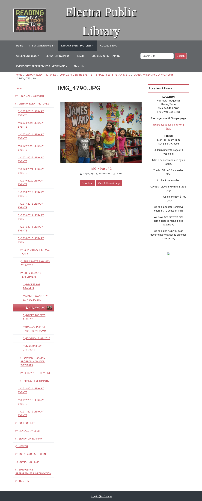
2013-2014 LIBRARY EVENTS (31, 390)
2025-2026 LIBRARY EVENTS (31, 113)
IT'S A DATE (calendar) (42, 45)
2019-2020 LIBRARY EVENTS (31, 182)
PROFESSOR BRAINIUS (31, 286)
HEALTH (80, 55)
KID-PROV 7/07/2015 (38, 338)
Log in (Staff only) (101, 496)
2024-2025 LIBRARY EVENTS (31, 124)
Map (168, 128)
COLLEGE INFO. (109, 45)
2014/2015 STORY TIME (37, 373)
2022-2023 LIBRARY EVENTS (31, 147)
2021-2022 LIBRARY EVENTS (31, 159)
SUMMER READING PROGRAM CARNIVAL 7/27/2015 (33, 361)
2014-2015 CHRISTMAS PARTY (35, 251)
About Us (79, 66)
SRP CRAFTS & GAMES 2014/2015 (35, 263)
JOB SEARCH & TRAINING (106, 55)
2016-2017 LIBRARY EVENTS (31, 217)
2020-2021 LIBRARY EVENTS (31, 171)
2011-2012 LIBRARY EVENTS (31, 413)
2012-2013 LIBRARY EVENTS (31, 402)
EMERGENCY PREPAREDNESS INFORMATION (41, 66)
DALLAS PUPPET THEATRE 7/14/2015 (35, 328)
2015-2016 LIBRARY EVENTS (31, 228)
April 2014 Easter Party (36, 380)
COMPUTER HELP (28, 461)
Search (181, 55)
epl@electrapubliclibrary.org (168, 124)
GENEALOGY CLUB (26, 55)
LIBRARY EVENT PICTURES (76, 45)
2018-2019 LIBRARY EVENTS (31, 194)
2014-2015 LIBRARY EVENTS (76, 74)
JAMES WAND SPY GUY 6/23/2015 (153, 74)
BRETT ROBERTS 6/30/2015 (34, 317)
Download (87, 183)
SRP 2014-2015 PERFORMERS (113, 74)
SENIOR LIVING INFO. (57, 55)
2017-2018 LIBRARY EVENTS (31, 205)
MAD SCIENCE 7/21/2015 (32, 348)
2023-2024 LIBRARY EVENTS (31, 136)
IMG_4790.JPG (101, 169)
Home (19, 45)
